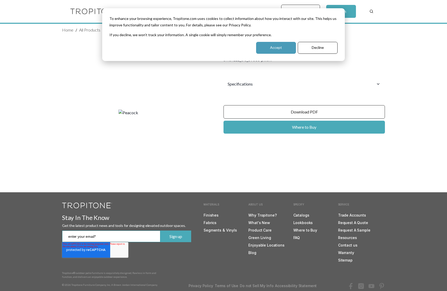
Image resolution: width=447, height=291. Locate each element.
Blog (252, 252)
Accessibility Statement (296, 286)
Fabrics (210, 222)
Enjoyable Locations (266, 245)
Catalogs (301, 215)
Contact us (347, 245)
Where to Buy (304, 127)
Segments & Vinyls (220, 230)
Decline (318, 47)
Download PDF (304, 111)
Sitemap (345, 260)
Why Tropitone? (262, 215)
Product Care (259, 230)
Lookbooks (303, 222)
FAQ (296, 237)
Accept (276, 47)
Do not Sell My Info (256, 286)
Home (67, 29)
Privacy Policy (201, 286)
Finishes (211, 215)
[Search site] (371, 11)
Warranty (346, 252)
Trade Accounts (352, 215)
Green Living (259, 237)
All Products (89, 29)
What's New (259, 222)
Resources (347, 237)
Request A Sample (354, 230)
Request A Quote (353, 222)
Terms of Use (226, 286)
